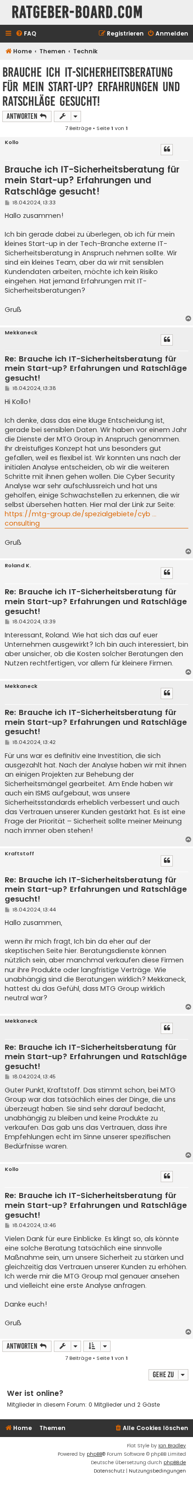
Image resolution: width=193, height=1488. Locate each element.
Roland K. (18, 566)
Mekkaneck (21, 333)
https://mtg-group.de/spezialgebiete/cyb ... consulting (80, 518)
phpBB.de (174, 1462)
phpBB (94, 1454)
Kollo (12, 142)
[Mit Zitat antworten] (167, 149)
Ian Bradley (172, 1445)
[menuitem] (25, 34)
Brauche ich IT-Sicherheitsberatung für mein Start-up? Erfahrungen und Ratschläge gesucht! (91, 86)
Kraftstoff (19, 854)
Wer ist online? (35, 1393)
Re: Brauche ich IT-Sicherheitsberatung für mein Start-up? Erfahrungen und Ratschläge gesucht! (96, 368)
